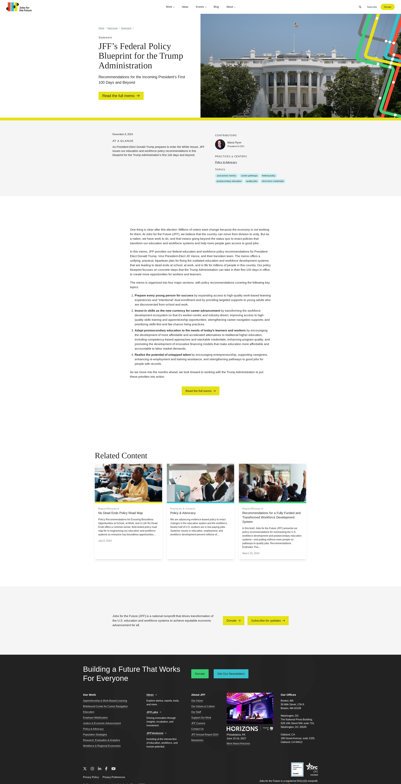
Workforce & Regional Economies (102, 745)
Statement (126, 28)
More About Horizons (238, 743)
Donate (387, 7)
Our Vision (197, 700)
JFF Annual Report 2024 (205, 734)
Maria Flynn (234, 142)
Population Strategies (95, 734)
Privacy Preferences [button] (114, 777)
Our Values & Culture (203, 706)
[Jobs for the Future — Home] (19, 6)
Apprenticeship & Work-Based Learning (105, 700)
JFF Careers (198, 723)
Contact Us (197, 729)
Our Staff (196, 712)
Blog (216, 6)
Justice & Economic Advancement (102, 723)
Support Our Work (201, 717)
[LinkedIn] (99, 769)
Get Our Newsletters (231, 673)
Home (101, 28)
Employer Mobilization (95, 717)
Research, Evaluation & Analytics (101, 740)
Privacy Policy (91, 777)
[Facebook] (106, 769)
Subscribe (372, 7)
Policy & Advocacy (226, 162)
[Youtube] (113, 769)
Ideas (185, 6)
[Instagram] (92, 769)
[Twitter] (85, 769)
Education (88, 712)
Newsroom (112, 28)
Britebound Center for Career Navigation (105, 706)
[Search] (360, 7)
